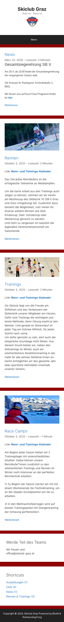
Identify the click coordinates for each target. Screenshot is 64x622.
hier (10, 97)
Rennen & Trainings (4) (20, 596)
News (10, 54)
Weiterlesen (11, 105)
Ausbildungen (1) (16, 582)
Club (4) (11, 587)
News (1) (11, 591)
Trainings (13, 284)
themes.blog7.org (32, 617)
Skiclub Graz (32, 9)
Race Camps (16, 431)
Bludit (56, 613)
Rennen (11, 158)
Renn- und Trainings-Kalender (31, 171)
